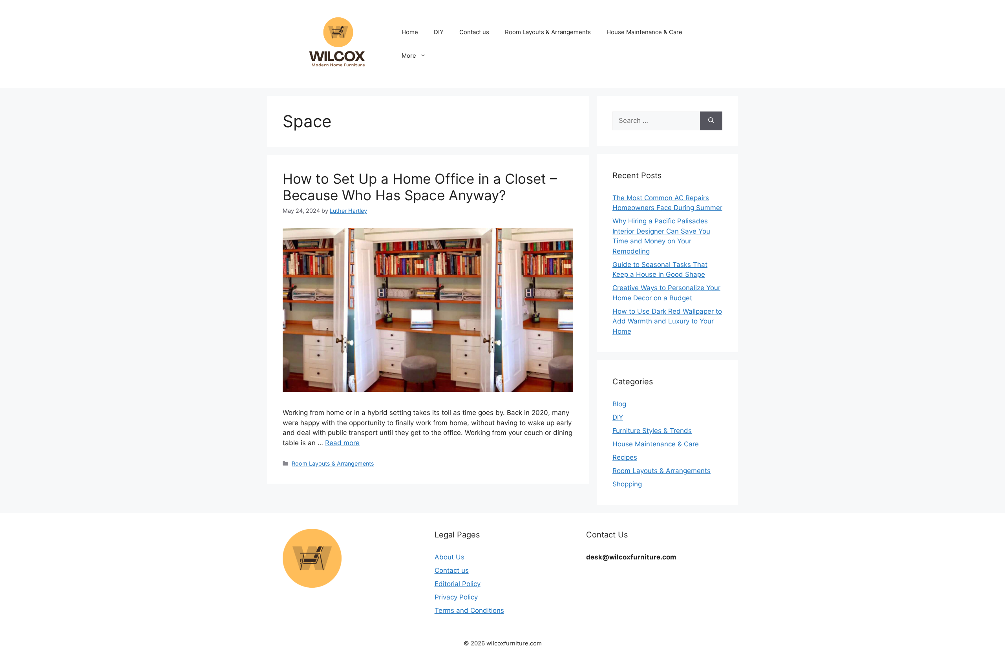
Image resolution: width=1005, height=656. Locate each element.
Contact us (474, 32)
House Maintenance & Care (644, 32)
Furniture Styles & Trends (652, 431)
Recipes (624, 457)
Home (410, 32)
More (409, 55)
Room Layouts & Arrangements (548, 32)
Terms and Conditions (469, 610)
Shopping (627, 484)
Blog (619, 404)
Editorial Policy (458, 584)
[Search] (711, 120)
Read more (342, 443)
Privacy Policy (456, 597)
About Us (449, 557)
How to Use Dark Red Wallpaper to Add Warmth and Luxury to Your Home (667, 321)
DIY (439, 32)
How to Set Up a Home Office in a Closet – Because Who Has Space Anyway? (420, 186)
